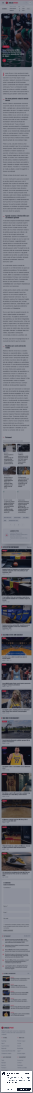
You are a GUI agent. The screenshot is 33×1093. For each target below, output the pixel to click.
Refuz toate (9, 1089)
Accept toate (23, 1089)
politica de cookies (11, 1082)
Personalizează (16, 1085)
